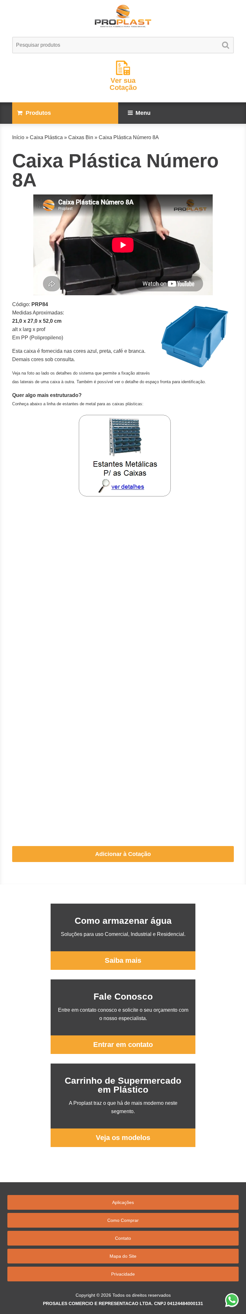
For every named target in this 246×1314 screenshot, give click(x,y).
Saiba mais (123, 960)
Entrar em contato (123, 1045)
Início (18, 137)
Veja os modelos (123, 1138)
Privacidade (123, 1274)
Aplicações (123, 1202)
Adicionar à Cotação (123, 854)
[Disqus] (123, 583)
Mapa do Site (123, 1256)
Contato (123, 1238)
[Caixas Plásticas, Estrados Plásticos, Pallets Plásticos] (123, 16)
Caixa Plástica (46, 137)
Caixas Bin (80, 137)
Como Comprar (123, 1220)
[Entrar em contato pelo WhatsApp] (232, 1300)
